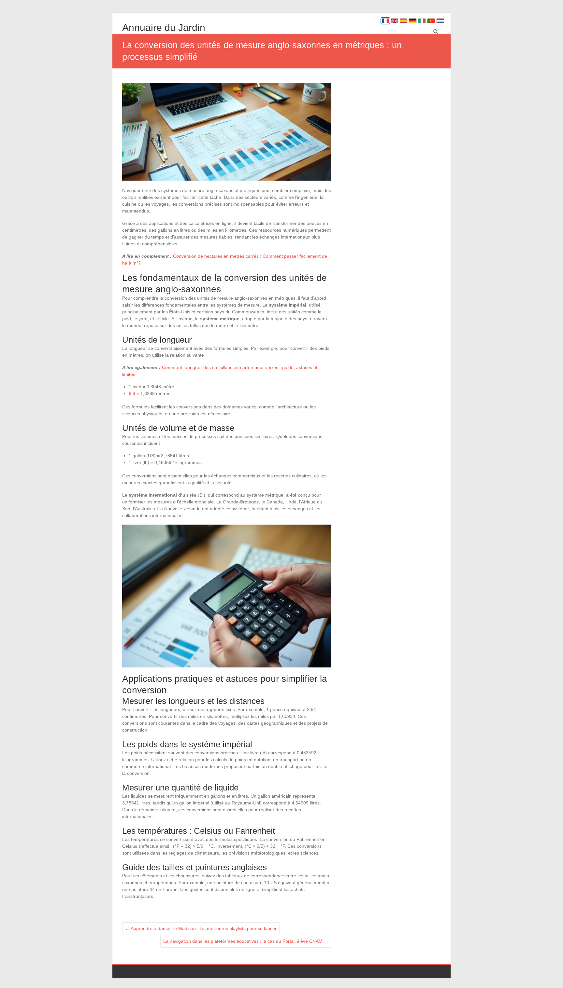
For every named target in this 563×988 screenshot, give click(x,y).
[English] (394, 20)
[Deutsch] (413, 20)
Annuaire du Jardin (163, 27)
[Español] (404, 20)
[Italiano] (422, 20)
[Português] (431, 20)
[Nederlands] (440, 20)
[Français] (385, 20)
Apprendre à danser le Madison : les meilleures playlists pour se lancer (201, 928)
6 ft (132, 393)
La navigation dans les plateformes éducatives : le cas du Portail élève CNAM (245, 941)
